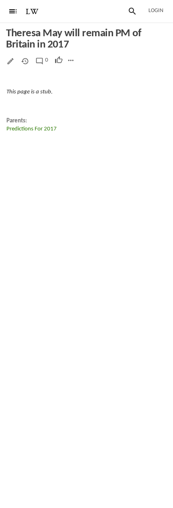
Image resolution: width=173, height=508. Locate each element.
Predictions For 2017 (31, 129)
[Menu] (13, 11)
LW (32, 12)
